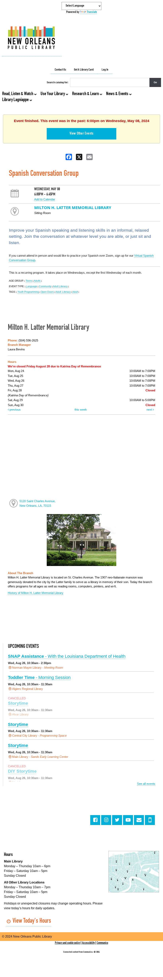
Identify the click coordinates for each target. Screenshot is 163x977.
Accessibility (88, 943)
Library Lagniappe (15, 100)
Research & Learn (86, 94)
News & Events (117, 94)
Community (45, 286)
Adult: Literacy (63, 292)
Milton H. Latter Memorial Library (72, 207)
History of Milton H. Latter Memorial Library (35, 593)
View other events (81, 134)
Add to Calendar (44, 199)
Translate (92, 12)
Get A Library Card (84, 70)
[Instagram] (106, 820)
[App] (150, 820)
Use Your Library (53, 94)
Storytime (18, 703)
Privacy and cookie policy (67, 943)
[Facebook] (95, 820)
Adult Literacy (60, 286)
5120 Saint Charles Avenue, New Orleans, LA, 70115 (37, 503)
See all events (146, 783)
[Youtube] (128, 820)
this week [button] (81, 409)
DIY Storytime (22, 771)
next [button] (150, 409)
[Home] (32, 38)
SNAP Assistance (66, 656)
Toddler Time (39, 677)
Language (31, 286)
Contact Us (60, 70)
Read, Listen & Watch (18, 94)
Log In (105, 70)
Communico (102, 943)
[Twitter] (117, 820)
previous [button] (15, 409)
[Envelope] (139, 820)
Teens (29, 280)
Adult (75, 292)
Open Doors (47, 292)
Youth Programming (28, 292)
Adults (37, 280)
